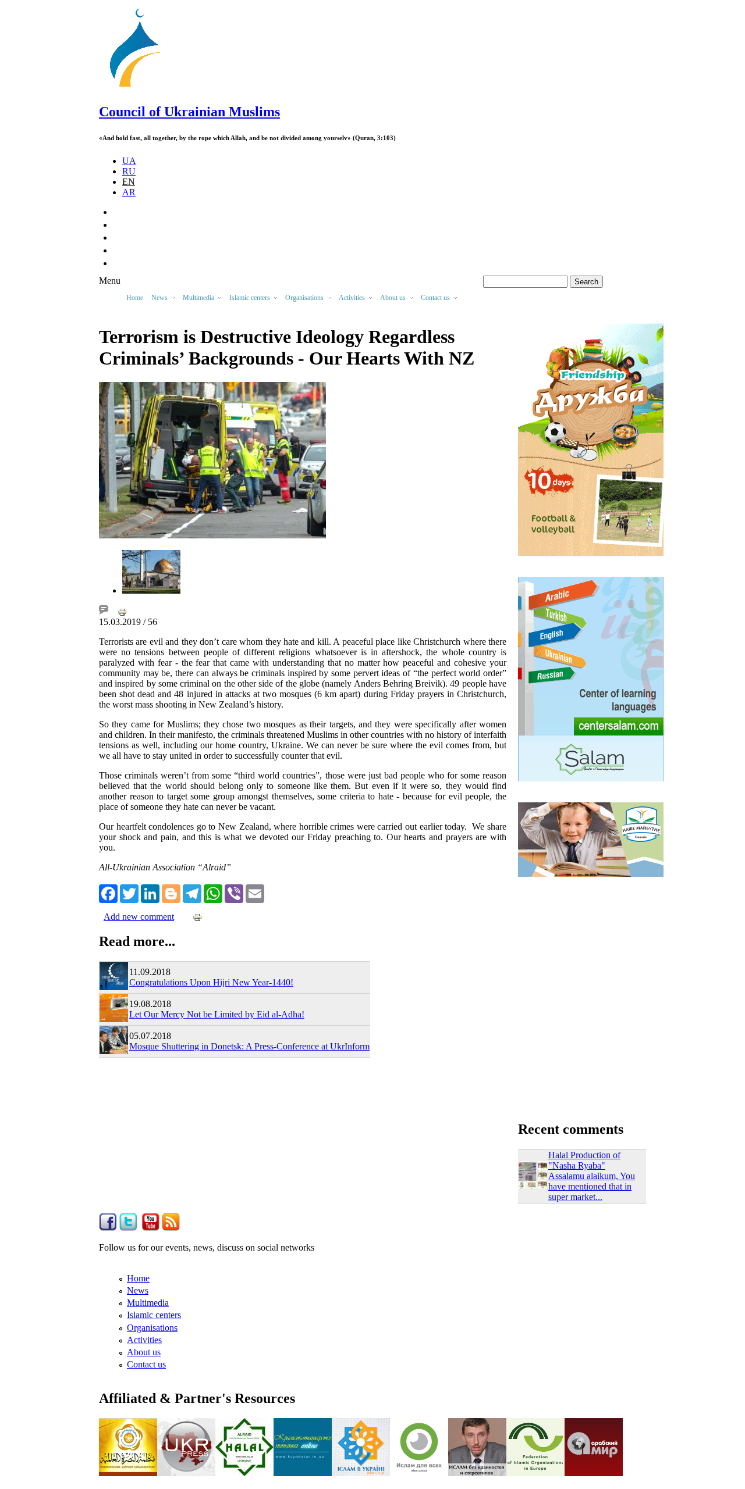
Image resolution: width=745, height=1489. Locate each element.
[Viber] (234, 892)
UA (129, 161)
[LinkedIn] (150, 892)
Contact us (146, 1364)
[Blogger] (171, 892)
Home (134, 298)
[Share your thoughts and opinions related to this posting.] (103, 611)
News (137, 1290)
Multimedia (148, 1303)
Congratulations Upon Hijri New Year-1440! (211, 982)
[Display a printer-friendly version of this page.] (122, 611)
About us (144, 1352)
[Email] (255, 892)
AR (129, 192)
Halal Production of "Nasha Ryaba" (584, 1160)
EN (128, 182)
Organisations (152, 1328)
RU (129, 171)
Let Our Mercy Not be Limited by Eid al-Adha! (216, 1014)
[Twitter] (129, 892)
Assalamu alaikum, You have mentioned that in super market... (591, 1186)
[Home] (140, 87)
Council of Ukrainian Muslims (189, 111)
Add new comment (139, 917)
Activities (144, 1340)
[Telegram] (192, 892)
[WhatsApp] (213, 892)
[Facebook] (108, 892)
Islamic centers (154, 1315)
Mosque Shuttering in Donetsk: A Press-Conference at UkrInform (249, 1046)
